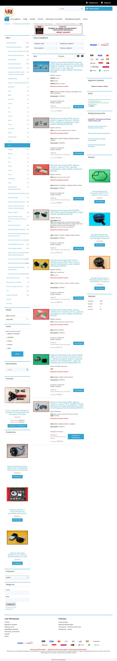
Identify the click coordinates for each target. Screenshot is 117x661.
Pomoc (7, 636)
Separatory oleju (12, 78)
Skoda (10, 166)
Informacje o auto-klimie (12, 631)
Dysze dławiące (12, 59)
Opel (9, 145)
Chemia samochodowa (14, 225)
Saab (9, 158)
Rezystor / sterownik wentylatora (17, 83)
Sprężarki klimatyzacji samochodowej (18, 263)
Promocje (9, 303)
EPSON (10, 341)
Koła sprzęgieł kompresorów (15, 244)
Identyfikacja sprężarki (11, 629)
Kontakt (7, 634)
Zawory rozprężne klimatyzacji (16, 202)
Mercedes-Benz (12, 137)
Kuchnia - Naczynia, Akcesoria (14, 286)
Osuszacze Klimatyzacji (14, 64)
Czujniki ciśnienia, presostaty (16, 55)
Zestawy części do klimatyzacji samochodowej (16, 268)
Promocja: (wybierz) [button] (66, 48)
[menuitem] (15, 19)
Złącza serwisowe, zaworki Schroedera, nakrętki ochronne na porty (17, 219)
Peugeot (10, 149)
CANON (10, 344)
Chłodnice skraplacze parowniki (16, 229)
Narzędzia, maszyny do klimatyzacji (17, 259)
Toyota (10, 174)
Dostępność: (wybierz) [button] (66, 43)
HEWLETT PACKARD (13, 334)
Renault (10, 153)
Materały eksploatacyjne (65, 624)
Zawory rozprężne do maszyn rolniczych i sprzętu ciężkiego (16, 207)
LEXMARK (10, 337)
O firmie (7, 622)
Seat (9, 162)
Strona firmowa (63, 622)
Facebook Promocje (11, 295)
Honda (10, 116)
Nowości (8, 299)
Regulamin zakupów (11, 624)
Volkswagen (11, 178)
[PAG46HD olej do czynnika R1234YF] (58, 29)
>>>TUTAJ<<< (91, 106)
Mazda (10, 133)
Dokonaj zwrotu (9, 627)
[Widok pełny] (82, 56)
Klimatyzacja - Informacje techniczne (69, 627)
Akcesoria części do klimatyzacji (16, 51)
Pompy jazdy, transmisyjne (13, 282)
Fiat (9, 108)
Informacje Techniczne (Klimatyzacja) (18, 274)
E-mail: (8, 590)
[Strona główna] (9, 11)
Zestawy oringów (12, 212)
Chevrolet (10, 99)
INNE (9, 348)
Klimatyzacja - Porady (65, 629)
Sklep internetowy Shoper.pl (58, 659)
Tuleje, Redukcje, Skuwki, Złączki (16, 193)
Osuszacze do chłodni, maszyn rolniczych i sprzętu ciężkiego (16, 73)
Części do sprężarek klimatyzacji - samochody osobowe (17, 235)
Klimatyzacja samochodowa (13, 47)
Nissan (10, 141)
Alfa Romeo (11, 87)
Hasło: (7, 596)
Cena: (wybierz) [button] (39, 48)
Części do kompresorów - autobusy (17, 240)
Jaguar (10, 120)
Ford (9, 112)
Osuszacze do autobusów (15, 68)
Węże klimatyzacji (13, 197)
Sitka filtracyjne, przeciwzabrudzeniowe (14, 188)
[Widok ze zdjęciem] (78, 56)
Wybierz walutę (10, 315)
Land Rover (11, 128)
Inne (7, 291)
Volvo (9, 183)
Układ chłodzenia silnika (12, 278)
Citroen (10, 103)
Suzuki (10, 170)
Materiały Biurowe (11, 43)
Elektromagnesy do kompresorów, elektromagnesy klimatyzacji (17, 254)
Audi (9, 91)
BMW (9, 95)
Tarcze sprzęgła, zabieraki (15, 248)
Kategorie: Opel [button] (39, 43)
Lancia (10, 124)
